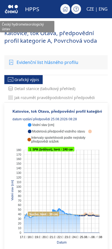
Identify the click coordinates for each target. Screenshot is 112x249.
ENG (103, 9)
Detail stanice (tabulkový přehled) (44, 88)
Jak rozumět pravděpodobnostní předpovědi (54, 97)
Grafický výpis (26, 79)
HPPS (32, 9)
